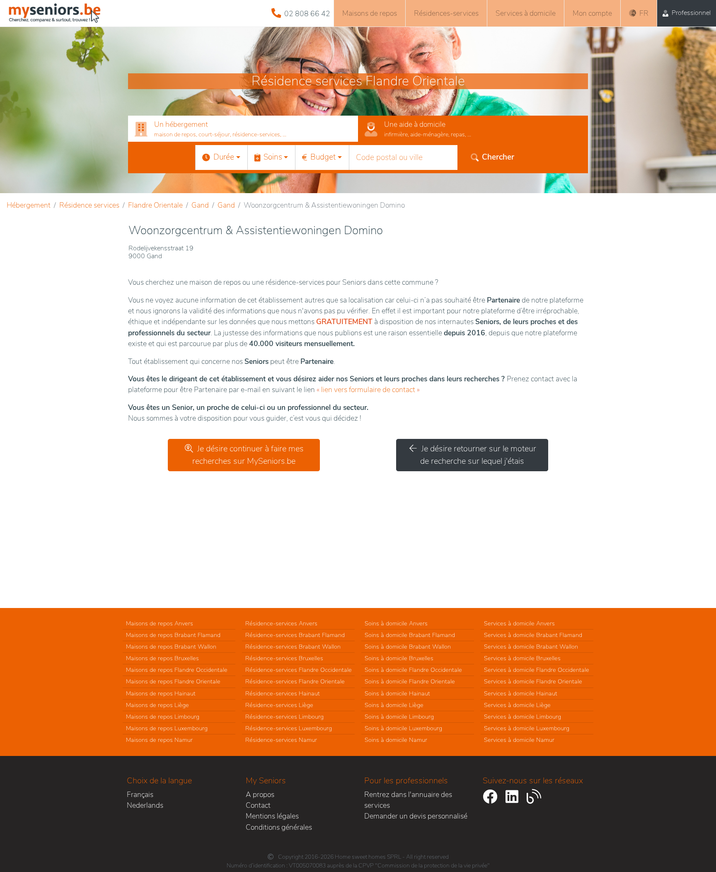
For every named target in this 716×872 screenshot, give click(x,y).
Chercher (498, 157)
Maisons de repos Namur (159, 740)
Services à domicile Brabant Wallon (531, 646)
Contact (258, 805)
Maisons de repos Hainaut (161, 693)
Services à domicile (526, 13)
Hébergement (29, 205)
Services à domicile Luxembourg (526, 728)
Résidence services (89, 205)
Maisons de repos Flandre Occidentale (176, 670)
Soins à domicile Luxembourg (403, 728)
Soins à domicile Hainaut (397, 693)
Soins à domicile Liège (394, 705)
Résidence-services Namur (281, 740)
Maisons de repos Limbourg (162, 716)
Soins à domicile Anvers (396, 623)
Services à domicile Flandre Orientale (533, 681)
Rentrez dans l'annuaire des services (408, 800)
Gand (200, 205)
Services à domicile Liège (517, 705)
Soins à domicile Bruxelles (399, 658)
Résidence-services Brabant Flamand (295, 635)
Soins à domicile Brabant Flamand (410, 635)
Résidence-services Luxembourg (288, 728)
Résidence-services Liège (279, 705)
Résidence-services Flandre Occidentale (298, 670)
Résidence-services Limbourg (284, 716)
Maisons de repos (369, 13)
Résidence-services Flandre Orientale (295, 681)
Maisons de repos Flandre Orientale (173, 681)
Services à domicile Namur (519, 740)
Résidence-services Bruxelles (284, 658)
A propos (260, 794)
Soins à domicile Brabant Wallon (408, 646)
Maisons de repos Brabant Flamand (173, 635)
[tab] (243, 129)
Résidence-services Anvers (281, 623)
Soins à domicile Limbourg (399, 716)
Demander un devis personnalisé (415, 816)
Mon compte (592, 13)
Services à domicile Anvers (519, 623)
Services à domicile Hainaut (520, 693)
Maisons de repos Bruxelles (162, 658)
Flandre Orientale (155, 205)
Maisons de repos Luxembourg (167, 728)
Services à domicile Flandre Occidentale (536, 670)
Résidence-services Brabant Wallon (293, 646)
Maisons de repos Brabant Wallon (171, 646)
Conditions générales (279, 827)
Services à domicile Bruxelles (522, 658)
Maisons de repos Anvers (159, 623)
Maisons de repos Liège (157, 705)
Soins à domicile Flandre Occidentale (413, 670)
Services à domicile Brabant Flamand (533, 635)
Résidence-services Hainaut (282, 693)
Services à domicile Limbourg (522, 716)
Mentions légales (272, 816)
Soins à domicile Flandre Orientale (410, 681)
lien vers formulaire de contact (368, 390)
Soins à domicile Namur (396, 740)
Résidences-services (446, 13)
